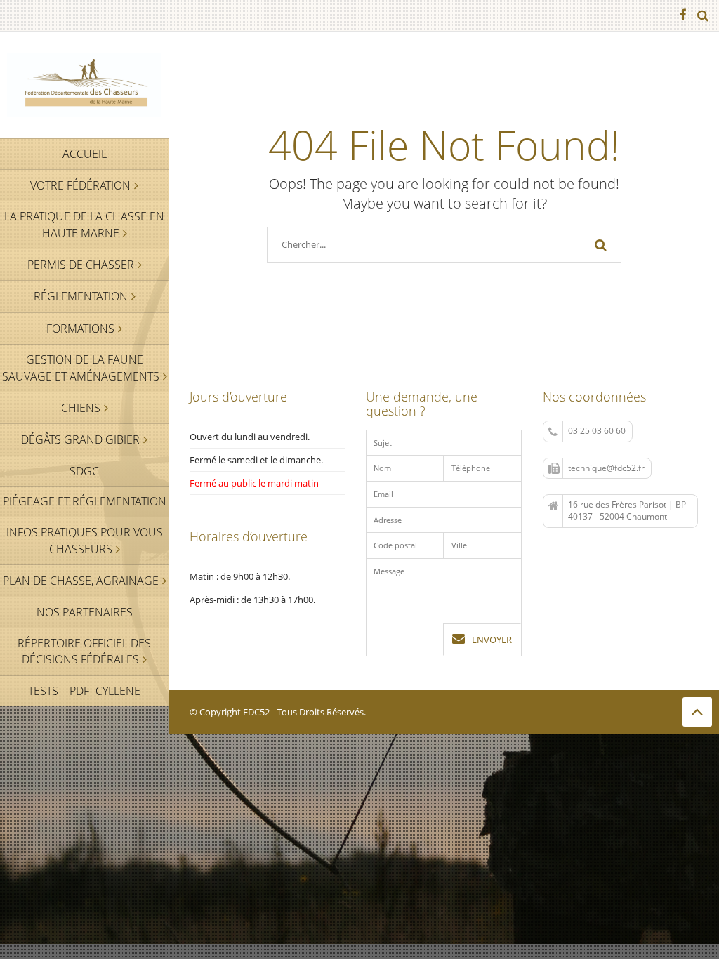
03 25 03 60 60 (597, 431)
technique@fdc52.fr (606, 468)
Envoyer (492, 639)
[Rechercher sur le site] (702, 16)
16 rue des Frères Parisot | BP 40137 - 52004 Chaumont (627, 510)
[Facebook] (683, 15)
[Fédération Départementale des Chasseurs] (84, 84)
